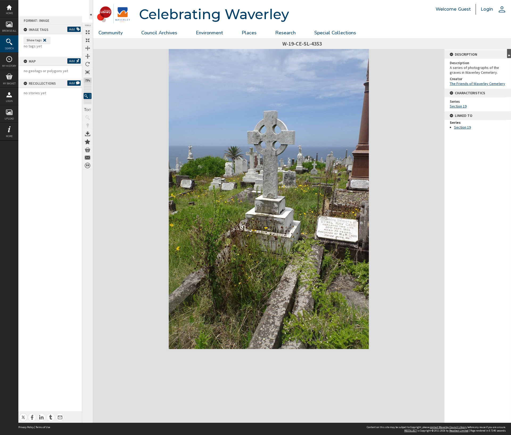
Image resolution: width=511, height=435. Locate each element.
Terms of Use (43, 427)
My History (9, 66)
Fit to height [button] (87, 56)
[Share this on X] (23, 414)
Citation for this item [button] (87, 166)
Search (9, 48)
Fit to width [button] (87, 48)
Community (110, 32)
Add (72, 29)
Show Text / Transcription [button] (87, 110)
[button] (88, 96)
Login (9, 101)
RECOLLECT (410, 430)
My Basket (9, 83)
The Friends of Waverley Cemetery (477, 83)
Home (9, 13)
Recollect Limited (458, 430)
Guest (464, 9)
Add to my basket (87, 150)
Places (249, 32)
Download (87, 134)
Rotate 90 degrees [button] (87, 64)
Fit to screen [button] (87, 40)
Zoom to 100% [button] (87, 72)
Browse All (9, 30)
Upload (9, 118)
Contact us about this (87, 158)
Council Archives (159, 32)
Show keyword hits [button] (87, 118)
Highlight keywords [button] (87, 126)
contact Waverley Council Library (448, 427)
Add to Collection (87, 142)
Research (285, 32)
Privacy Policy (26, 427)
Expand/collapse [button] (509, 53)
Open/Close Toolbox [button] (91, 9)
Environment (209, 32)
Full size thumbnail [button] (87, 32)
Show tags (34, 40)
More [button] (9, 136)
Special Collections (335, 32)
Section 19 (458, 106)
